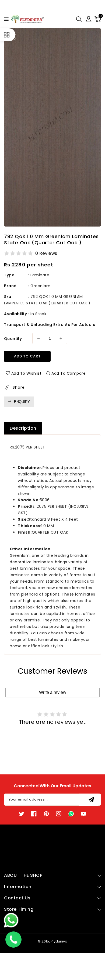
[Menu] (5, 19)
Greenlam (40, 285)
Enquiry (22, 402)
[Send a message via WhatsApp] (11, 920)
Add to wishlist (26, 373)
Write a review (52, 692)
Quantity (13, 338)
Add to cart (27, 356)
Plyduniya (59, 941)
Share (19, 387)
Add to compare (68, 373)
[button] (5, 18)
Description (23, 428)
